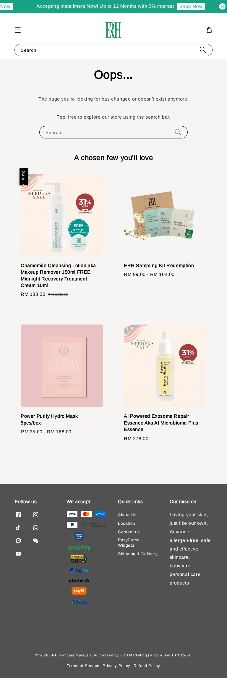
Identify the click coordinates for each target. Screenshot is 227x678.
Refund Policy (147, 666)
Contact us (129, 532)
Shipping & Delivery (138, 553)
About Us (127, 514)
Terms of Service (83, 666)
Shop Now (186, 6)
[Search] (202, 50)
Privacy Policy (116, 666)
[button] (17, 29)
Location (126, 523)
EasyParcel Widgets (129, 542)
